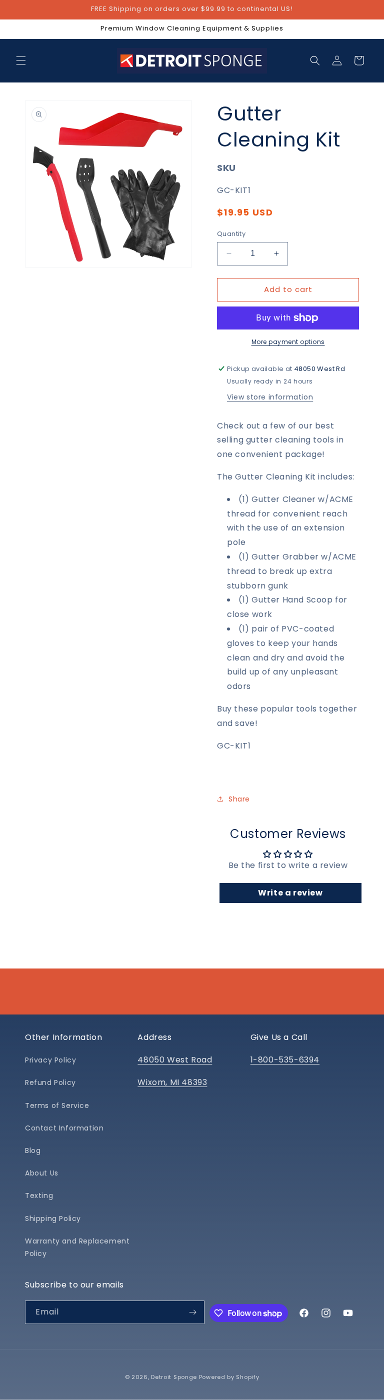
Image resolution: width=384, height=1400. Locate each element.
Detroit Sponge (174, 1377)
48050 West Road (175, 1060)
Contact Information (64, 1128)
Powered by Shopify (229, 1377)
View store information (270, 397)
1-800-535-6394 (285, 1060)
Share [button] (239, 799)
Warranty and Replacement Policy (77, 1247)
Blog (32, 1151)
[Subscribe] (193, 1312)
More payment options (288, 342)
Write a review (290, 892)
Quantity (231, 233)
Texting (39, 1195)
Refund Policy (50, 1083)
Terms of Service (57, 1105)
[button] (21, 61)
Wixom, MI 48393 (172, 1082)
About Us (41, 1173)
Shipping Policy (53, 1219)
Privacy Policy (50, 1060)
